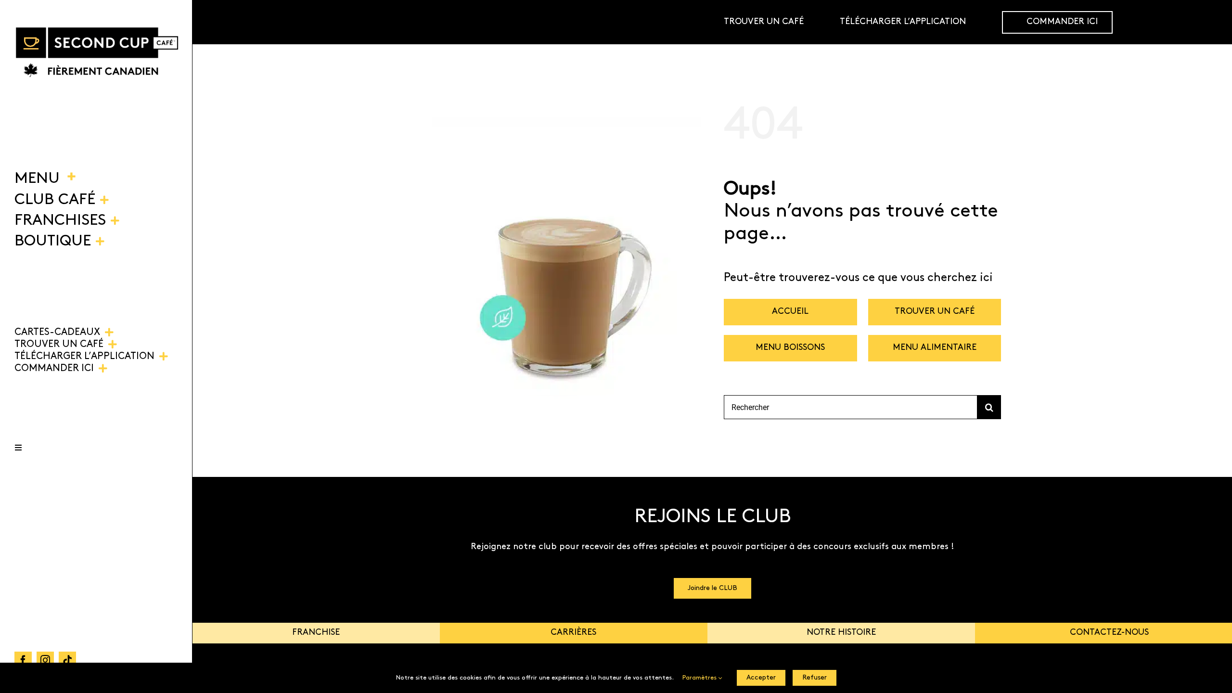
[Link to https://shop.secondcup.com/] (1210, 22)
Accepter (761, 677)
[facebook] (23, 660)
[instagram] (45, 660)
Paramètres (700, 678)
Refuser (814, 677)
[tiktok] (67, 660)
